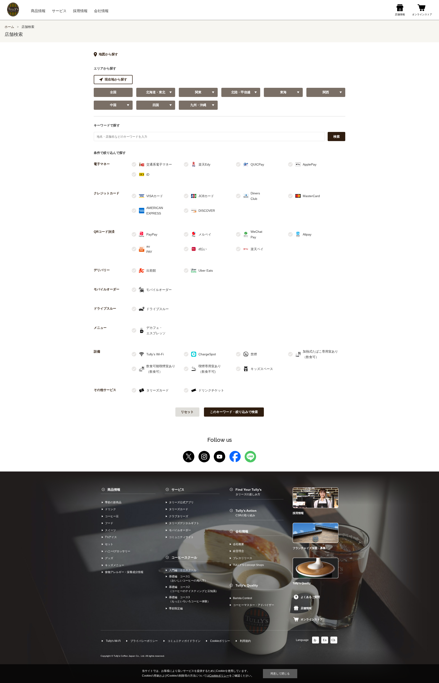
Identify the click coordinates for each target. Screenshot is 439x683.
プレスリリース (242, 558)
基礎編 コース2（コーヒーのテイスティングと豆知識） (193, 589)
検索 (336, 136)
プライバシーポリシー (144, 641)
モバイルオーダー (180, 530)
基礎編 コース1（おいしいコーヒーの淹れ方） (188, 578)
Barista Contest (242, 598)
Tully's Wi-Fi (113, 641)
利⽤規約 (245, 641)
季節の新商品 (113, 502)
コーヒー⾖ (112, 516)
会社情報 (242, 531)
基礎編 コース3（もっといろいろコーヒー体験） (189, 599)
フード (109, 523)
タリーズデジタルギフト (184, 523)
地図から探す (108, 54)
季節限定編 (176, 608)
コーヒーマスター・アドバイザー (253, 605)
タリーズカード (178, 509)
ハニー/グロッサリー (117, 551)
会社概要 (238, 544)
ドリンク (110, 509)
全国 (113, 92)
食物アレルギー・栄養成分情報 (124, 572)
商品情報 (113, 489)
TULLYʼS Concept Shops (248, 565)
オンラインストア (312, 619)
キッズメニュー (114, 565)
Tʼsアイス (111, 537)
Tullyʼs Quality (247, 585)
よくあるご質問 (310, 597)
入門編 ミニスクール (182, 570)
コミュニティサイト (181, 537)
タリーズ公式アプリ (181, 502)
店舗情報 (306, 608)
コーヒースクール (184, 557)
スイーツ (110, 530)
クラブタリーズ (178, 516)
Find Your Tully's (249, 492)
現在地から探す (116, 79)
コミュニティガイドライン (184, 641)
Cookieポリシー (220, 641)
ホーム (9, 27)
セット (109, 544)
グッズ (109, 558)
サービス (177, 489)
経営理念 (238, 551)
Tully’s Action (246, 513)
